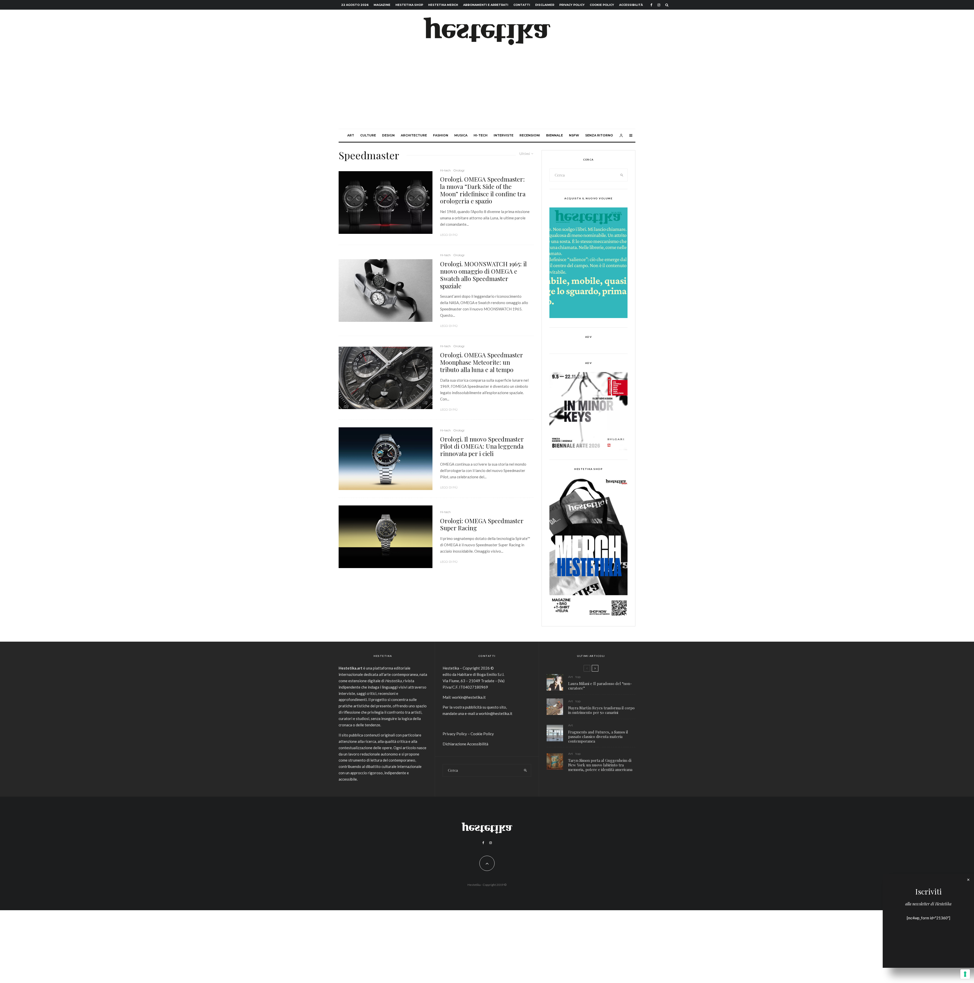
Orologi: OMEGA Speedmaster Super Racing (481, 524)
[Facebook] (651, 5)
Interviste (503, 135)
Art (350, 135)
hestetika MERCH (443, 5)
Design (388, 135)
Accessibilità (631, 5)
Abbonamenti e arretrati (485, 5)
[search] (622, 175)
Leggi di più (449, 235)
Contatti (521, 5)
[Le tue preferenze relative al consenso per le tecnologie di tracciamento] (965, 974)
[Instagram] (659, 5)
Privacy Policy (572, 5)
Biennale (554, 135)
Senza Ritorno (599, 135)
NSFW (574, 135)
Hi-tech (481, 135)
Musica (460, 135)
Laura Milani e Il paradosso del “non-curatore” (600, 685)
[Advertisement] (487, 90)
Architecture (414, 135)
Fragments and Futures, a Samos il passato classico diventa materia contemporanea (598, 736)
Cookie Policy (602, 5)
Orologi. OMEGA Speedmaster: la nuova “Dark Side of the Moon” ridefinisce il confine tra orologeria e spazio (483, 190)
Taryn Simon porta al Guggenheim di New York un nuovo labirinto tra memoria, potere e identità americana (600, 765)
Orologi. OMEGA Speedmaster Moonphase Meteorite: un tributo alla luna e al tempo (481, 362)
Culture (368, 135)
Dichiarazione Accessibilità (465, 744)
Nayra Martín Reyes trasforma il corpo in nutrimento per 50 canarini (601, 710)
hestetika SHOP (409, 5)
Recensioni (529, 135)
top (578, 677)
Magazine (382, 5)
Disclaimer (544, 5)
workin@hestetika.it (469, 697)
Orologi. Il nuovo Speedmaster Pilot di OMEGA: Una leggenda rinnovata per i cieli (482, 446)
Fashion (440, 135)
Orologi (458, 170)
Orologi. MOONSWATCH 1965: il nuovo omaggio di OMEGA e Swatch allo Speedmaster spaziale (483, 274)
